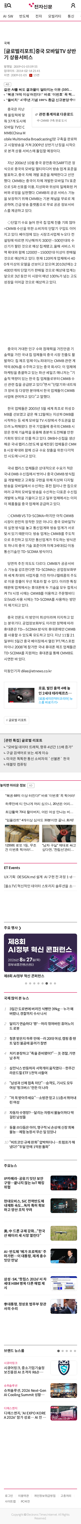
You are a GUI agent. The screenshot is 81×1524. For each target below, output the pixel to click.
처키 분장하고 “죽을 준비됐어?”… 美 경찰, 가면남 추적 (42, 1055)
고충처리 (66, 1496)
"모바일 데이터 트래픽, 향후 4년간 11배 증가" (39, 747)
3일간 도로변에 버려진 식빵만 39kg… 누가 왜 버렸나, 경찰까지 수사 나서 (41, 1011)
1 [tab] (26, 983)
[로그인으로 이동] (73, 5)
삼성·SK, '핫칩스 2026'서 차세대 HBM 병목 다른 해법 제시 (25, 1283)
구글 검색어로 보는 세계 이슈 (27, 753)
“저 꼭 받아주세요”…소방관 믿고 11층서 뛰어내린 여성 (42, 1100)
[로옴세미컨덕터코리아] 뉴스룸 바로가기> (56, 700)
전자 (38, 16)
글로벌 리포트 (18, 720)
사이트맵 (10, 1501)
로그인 (9, 1496)
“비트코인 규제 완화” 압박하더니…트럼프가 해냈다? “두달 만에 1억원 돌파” (42, 1144)
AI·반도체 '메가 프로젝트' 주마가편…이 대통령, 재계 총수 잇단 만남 (25, 1256)
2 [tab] (30, 983)
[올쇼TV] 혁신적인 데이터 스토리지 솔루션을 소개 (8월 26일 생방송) (40, 886)
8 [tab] (55, 983)
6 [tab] (47, 983)
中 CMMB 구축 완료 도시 (52, 120)
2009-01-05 (25, 75)
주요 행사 (12, 928)
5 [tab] (42, 983)
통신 (71, 16)
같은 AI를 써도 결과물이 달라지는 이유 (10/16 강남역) (38, 89)
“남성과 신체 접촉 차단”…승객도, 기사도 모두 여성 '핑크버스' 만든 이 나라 (41, 1085)
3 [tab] (34, 983)
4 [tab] (38, 983)
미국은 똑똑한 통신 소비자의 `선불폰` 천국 (38, 759)
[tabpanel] (40, 957)
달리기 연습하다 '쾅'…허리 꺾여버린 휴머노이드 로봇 (41, 1026)
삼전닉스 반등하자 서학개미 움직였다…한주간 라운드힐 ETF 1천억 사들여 (42, 1070)
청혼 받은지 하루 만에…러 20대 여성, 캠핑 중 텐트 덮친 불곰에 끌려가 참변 (42, 1041)
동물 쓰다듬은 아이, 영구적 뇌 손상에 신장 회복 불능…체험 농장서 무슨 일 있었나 (42, 1129)
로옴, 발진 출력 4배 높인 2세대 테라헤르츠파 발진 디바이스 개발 (55, 693)
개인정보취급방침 (44, 1496)
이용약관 (23, 1496)
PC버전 (25, 1501)
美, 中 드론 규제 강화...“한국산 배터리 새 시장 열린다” (24, 1233)
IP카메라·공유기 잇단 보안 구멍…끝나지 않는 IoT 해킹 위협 (24, 1183)
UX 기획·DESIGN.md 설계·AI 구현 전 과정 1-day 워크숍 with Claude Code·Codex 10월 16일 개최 (40, 877)
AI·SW (8, 16)
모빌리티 (54, 16)
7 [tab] (51, 983)
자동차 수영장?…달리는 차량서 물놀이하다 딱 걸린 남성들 (41, 1115)
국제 (7, 43)
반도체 (24, 16)
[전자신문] (40, 5)
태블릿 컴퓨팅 (16, 764)
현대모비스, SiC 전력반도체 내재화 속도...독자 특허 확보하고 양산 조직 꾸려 (24, 1205)
